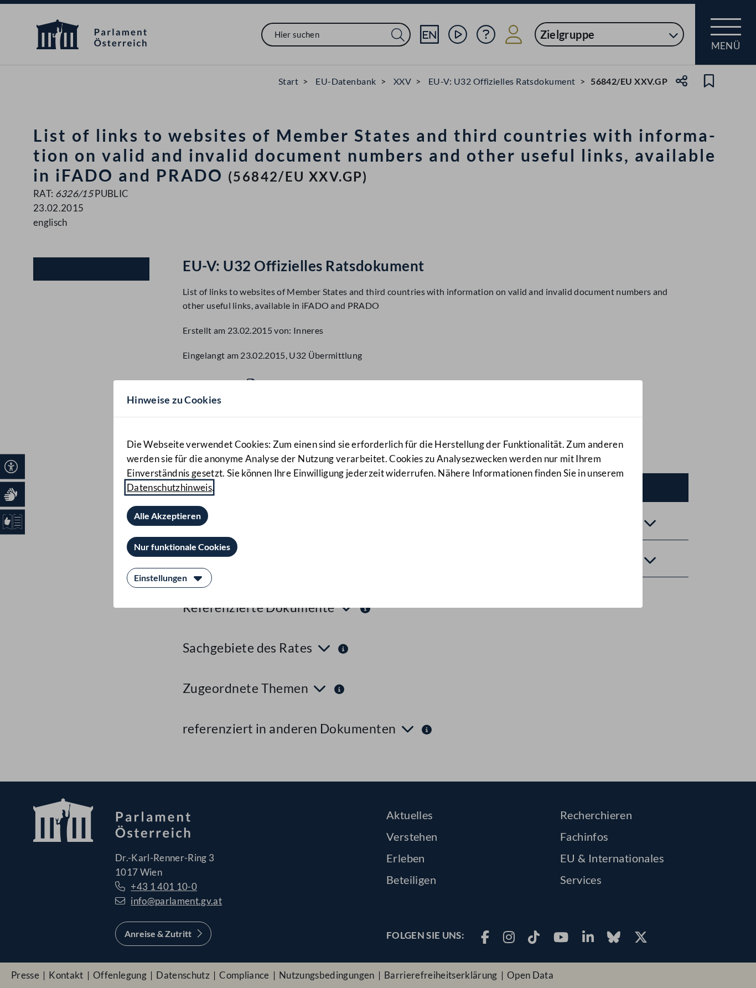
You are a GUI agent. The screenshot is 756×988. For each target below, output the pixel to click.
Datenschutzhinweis (169, 487)
